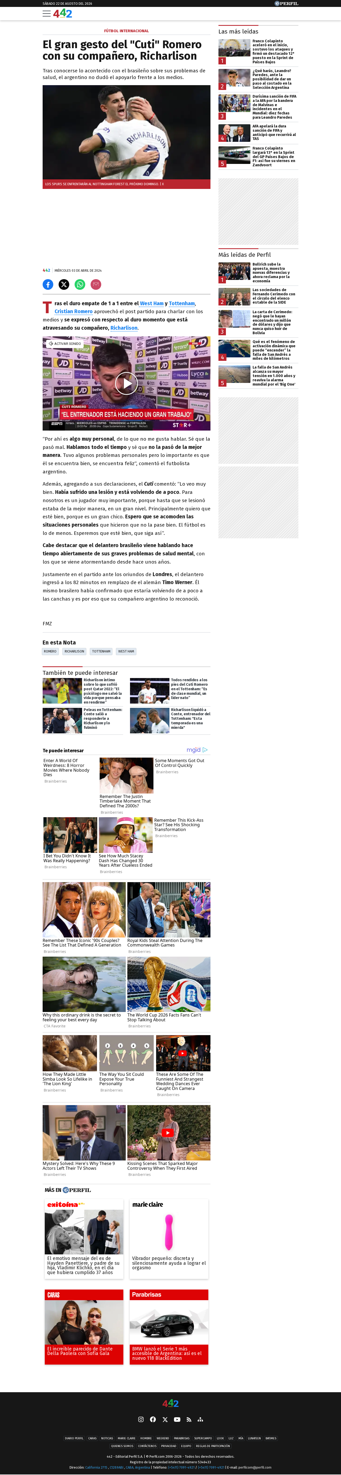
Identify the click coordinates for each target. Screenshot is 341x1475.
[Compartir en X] (64, 284)
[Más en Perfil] (76, 1190)
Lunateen (254, 1438)
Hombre (146, 1438)
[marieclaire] (169, 1206)
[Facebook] (153, 1419)
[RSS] (189, 1420)
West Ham (151, 303)
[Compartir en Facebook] (48, 284)
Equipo (186, 1446)
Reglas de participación (213, 1446)
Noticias (107, 1438)
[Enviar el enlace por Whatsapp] (80, 284)
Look (220, 1438)
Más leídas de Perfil (244, 254)
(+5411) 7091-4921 (181, 1467)
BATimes (271, 1438)
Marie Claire (127, 1438)
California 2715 (96, 1467)
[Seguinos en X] (165, 1420)
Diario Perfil (74, 1438)
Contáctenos (147, 1446)
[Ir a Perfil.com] (286, 4)
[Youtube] (177, 1420)
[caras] (84, 1296)
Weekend (163, 1438)
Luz (231, 1438)
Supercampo (203, 1438)
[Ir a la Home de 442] (62, 16)
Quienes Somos (122, 1446)
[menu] (47, 14)
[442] (170, 1403)
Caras (92, 1438)
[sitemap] (200, 1420)
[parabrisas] (169, 1296)
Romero (50, 651)
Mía (240, 1438)
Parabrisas (181, 1438)
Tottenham (182, 303)
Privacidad (168, 1446)
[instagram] (141, 1420)
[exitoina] (84, 1206)
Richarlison (124, 328)
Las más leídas (238, 31)
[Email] (96, 284)
